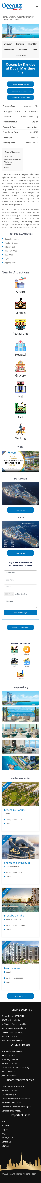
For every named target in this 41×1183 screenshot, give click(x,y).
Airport (20, 292)
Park (20, 417)
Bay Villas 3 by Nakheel (11, 1102)
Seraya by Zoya (8, 1055)
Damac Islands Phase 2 (11, 1111)
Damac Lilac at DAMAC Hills (13, 1016)
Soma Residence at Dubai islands (16, 1098)
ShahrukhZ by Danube (17, 862)
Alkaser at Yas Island (10, 1063)
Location (23, 49)
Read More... (20, 510)
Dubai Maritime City (25, 17)
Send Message (20, 612)
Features (20, 44)
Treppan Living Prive (10, 1094)
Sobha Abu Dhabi (9, 1036)
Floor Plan (32, 44)
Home (4, 17)
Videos (6, 167)
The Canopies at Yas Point (13, 1086)
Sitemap (5, 1146)
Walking (20, 438)
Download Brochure (20, 84)
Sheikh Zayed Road (13, 866)
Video (34, 49)
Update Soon (32, 127)
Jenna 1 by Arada (9, 1075)
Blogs (4, 1133)
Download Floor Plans (21, 97)
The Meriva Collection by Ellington (16, 1106)
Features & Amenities (12, 159)
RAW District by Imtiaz (11, 1020)
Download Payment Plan (21, 91)
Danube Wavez (12, 968)
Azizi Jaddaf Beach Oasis (12, 1040)
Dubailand (10, 972)
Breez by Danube (14, 915)
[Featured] (20, 794)
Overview (8, 44)
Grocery (20, 375)
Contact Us (6, 1142)
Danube (34, 137)
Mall (20, 396)
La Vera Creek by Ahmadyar (13, 1032)
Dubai (8, 813)
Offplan (12, 17)
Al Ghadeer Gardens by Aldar (14, 1024)
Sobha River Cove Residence (14, 1028)
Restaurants (20, 333)
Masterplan (9, 49)
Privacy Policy (7, 1137)
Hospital (20, 354)
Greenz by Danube (15, 810)
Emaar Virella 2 (8, 1071)
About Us (6, 1125)
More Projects (20, 996)
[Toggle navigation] (37, 7)
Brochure (21, 55)
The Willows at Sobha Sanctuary (15, 1067)
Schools (20, 313)
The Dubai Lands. (16, 1174)
